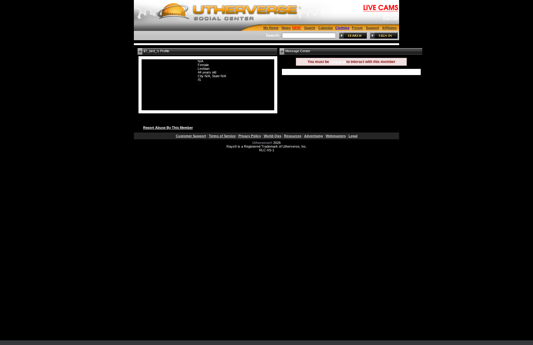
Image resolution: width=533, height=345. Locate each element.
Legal (353, 136)
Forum (357, 28)
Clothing (342, 28)
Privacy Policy (249, 136)
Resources (292, 136)
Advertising (313, 136)
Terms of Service (222, 136)
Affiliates (389, 28)
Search (309, 28)
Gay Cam (390, 14)
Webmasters (336, 136)
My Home (271, 28)
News (286, 28)
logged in (337, 62)
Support (372, 28)
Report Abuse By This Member (168, 127)
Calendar (325, 28)
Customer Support (191, 136)
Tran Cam (390, 18)
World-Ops (272, 136)
